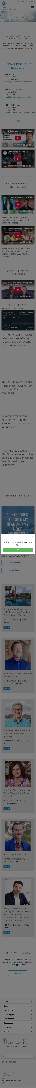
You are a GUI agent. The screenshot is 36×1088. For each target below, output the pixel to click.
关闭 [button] (18, 550)
